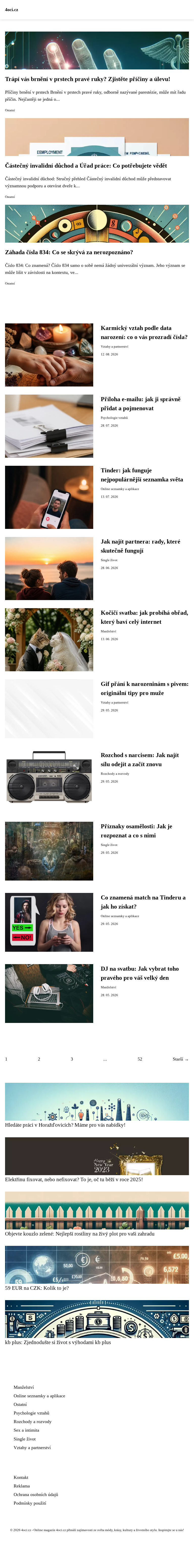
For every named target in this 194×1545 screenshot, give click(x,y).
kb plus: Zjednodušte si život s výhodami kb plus (58, 1342)
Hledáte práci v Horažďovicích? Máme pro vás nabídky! (65, 1125)
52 (140, 1059)
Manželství (108, 631)
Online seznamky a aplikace (120, 489)
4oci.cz (11, 9)
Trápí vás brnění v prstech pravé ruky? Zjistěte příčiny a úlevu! (87, 79)
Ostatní (10, 110)
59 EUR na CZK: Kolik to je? (37, 1288)
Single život (109, 560)
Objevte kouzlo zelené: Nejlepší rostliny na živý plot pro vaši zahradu (80, 1234)
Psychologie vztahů (114, 418)
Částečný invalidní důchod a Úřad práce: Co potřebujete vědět (86, 165)
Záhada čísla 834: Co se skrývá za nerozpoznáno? (69, 252)
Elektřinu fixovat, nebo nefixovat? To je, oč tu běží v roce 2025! (74, 1179)
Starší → (181, 1059)
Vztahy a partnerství (114, 346)
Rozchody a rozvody (115, 774)
